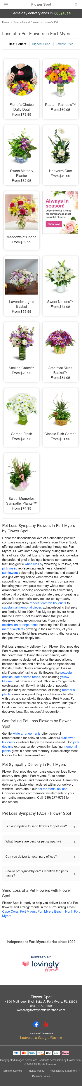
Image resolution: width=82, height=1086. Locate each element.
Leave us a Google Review (41, 1037)
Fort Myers (28, 911)
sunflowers (10, 572)
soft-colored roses (27, 676)
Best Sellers (17, 44)
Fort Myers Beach (50, 911)
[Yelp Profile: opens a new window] (46, 1024)
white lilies (32, 563)
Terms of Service (12, 1070)
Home (5, 22)
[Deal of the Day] (60, 217)
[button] (73, 1076)
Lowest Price (64, 44)
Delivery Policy (41, 1076)
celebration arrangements (20, 624)
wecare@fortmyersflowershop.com (41, 1010)
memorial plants (13, 629)
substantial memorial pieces (22, 607)
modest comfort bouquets (48, 603)
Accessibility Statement (63, 1070)
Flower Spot (41, 4)
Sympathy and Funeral (26, 22)
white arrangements (26, 733)
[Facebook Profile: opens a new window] (36, 1024)
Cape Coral (10, 911)
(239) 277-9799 (41, 1006)
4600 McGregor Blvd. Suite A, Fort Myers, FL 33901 (41, 1001)
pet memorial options (52, 788)
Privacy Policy (36, 1070)
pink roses (9, 568)
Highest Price (41, 44)
